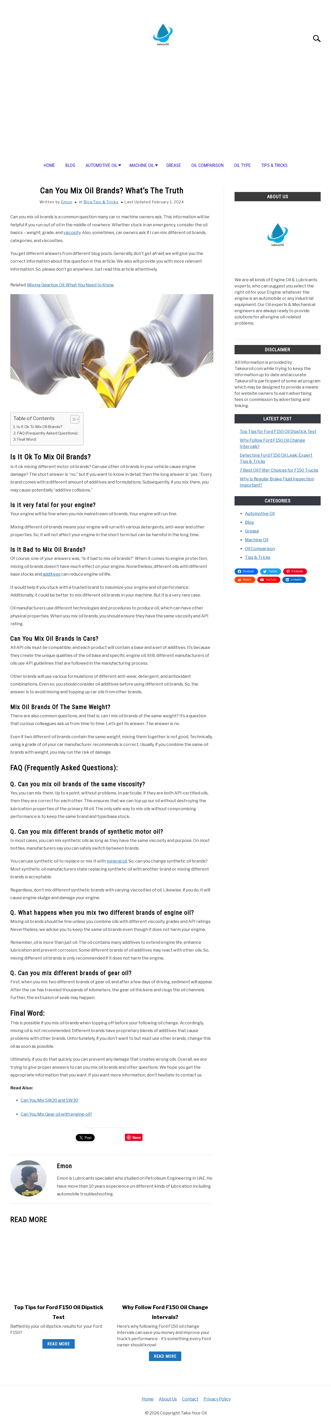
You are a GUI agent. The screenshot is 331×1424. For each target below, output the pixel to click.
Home (49, 165)
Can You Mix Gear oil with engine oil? (56, 1114)
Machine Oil (142, 165)
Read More (58, 1343)
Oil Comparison (207, 165)
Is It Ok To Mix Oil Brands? (39, 426)
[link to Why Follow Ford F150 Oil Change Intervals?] (165, 1263)
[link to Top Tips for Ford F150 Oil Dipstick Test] (58, 1263)
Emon (66, 202)
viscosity (71, 232)
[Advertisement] (165, 115)
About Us (168, 1399)
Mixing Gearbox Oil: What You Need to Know (70, 285)
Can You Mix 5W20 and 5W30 (49, 1100)
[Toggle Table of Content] (72, 419)
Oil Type (242, 165)
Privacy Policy (217, 1399)
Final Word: (26, 439)
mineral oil (117, 861)
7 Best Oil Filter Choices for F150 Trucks (279, 470)
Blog (70, 165)
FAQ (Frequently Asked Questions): (47, 433)
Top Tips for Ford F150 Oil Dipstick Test (278, 431)
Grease (173, 165)
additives (51, 574)
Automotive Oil (101, 165)
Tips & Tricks (274, 165)
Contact (190, 1399)
